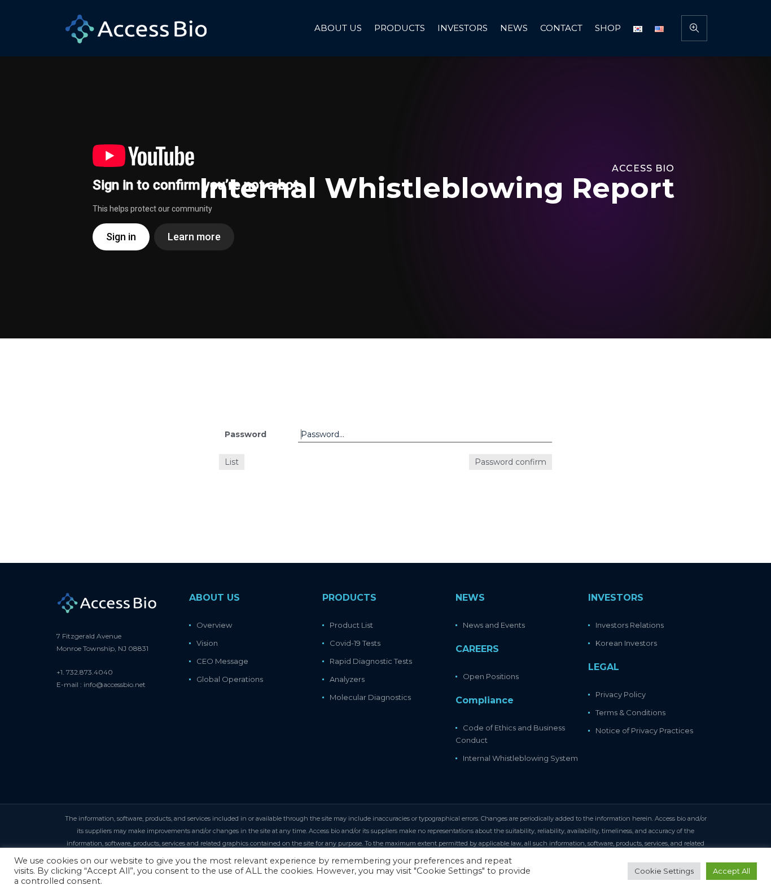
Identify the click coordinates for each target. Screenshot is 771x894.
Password (245, 434)
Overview (214, 624)
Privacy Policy (620, 694)
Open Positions (491, 676)
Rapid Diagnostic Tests (371, 661)
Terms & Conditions (630, 712)
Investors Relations (629, 624)
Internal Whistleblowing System (520, 758)
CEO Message (222, 661)
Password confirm (510, 462)
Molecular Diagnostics (370, 697)
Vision (207, 643)
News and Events (494, 624)
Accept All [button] (731, 870)
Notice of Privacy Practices (644, 730)
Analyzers (347, 679)
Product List (351, 624)
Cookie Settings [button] (664, 870)
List (232, 462)
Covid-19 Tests (355, 643)
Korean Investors (626, 643)
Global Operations (229, 679)
